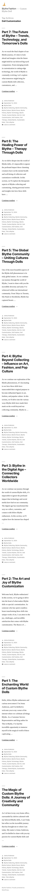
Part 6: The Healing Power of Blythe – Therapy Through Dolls (14, 146)
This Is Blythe (10, 122)
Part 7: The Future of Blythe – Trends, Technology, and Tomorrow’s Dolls (15, 37)
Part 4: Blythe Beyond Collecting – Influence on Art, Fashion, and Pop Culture (15, 363)
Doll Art (19, 115)
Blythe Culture (6, 110)
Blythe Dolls (7, 105)
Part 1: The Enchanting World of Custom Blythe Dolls (15, 686)
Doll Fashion (15, 117)
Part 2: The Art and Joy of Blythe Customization (16, 582)
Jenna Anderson (9, 101)
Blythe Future (16, 110)
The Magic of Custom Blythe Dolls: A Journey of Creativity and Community (16, 797)
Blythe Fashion (9, 8)
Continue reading (10, 91)
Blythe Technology (13, 113)
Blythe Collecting (9, 108)
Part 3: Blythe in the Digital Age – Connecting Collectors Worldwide (14, 473)
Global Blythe (12, 120)
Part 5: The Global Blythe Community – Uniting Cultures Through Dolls (16, 256)
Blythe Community (21, 108)
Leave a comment (9, 124)
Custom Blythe (11, 115)
